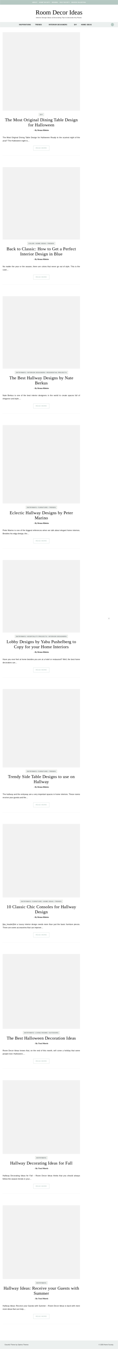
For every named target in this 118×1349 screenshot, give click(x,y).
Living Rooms (41, 1032)
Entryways (21, 372)
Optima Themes (23, 1345)
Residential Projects (57, 372)
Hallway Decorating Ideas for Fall (41, 1163)
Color (31, 243)
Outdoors (53, 1032)
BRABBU (55, 2)
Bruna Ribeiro (43, 130)
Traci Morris (43, 1043)
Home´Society (44, 2)
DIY (75, 25)
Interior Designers (58, 25)
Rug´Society (65, 2)
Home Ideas (86, 25)
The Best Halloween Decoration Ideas (41, 1038)
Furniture (43, 507)
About (34, 2)
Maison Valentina (78, 2)
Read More (41, 148)
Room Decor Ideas (59, 12)
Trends (38, 25)
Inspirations (25, 25)
